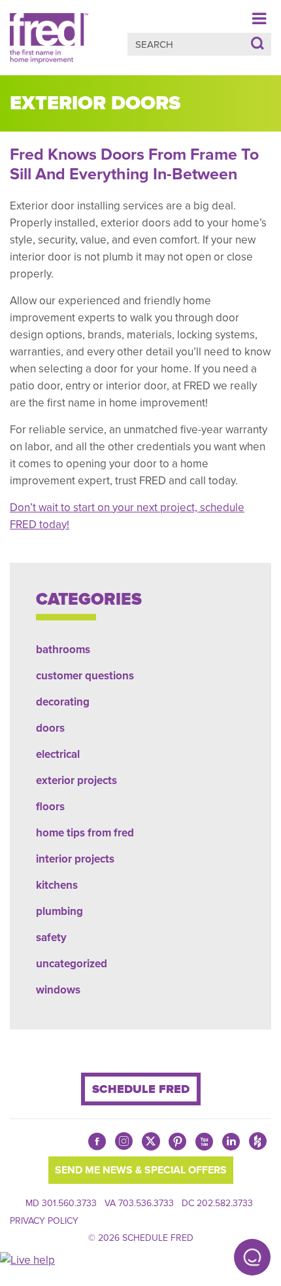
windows (58, 990)
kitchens (57, 885)
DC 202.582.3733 (217, 1203)
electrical (58, 754)
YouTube (204, 1141)
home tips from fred (85, 833)
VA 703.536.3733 (139, 1203)
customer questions (85, 676)
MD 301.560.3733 (61, 1203)
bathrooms (63, 649)
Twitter (150, 1141)
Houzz (258, 1145)
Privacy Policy (44, 1220)
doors (50, 728)
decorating (63, 702)
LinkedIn (231, 1141)
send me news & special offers (141, 1170)
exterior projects (76, 780)
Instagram (124, 1145)
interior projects (75, 859)
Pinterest (177, 1141)
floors (50, 806)
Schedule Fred (141, 1089)
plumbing (59, 911)
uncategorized (71, 964)
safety (51, 937)
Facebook (97, 1141)
